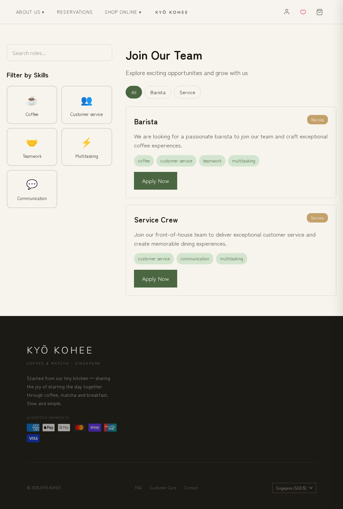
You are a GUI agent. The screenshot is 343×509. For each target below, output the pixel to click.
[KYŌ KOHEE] (171, 12)
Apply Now (155, 180)
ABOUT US (30, 12)
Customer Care (163, 487)
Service (187, 92)
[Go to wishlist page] (303, 12)
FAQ (138, 487)
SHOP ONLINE (123, 12)
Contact (191, 487)
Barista (157, 92)
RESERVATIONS (75, 12)
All (133, 92)
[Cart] (319, 12)
